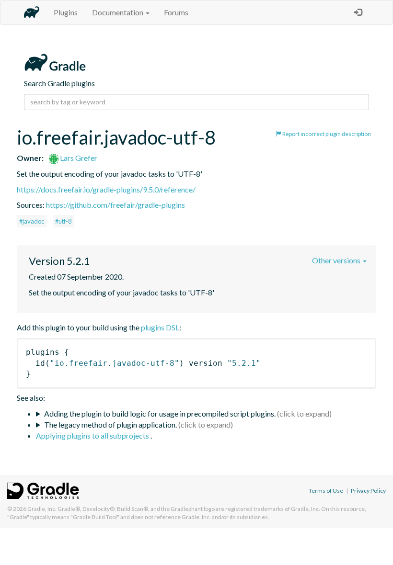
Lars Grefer (77, 157)
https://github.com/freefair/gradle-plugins (115, 204)
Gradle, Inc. (42, 508)
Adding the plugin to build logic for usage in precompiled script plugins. (160, 413)
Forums (176, 12)
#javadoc (31, 221)
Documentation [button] (118, 12)
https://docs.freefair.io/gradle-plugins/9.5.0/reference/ (106, 189)
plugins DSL (160, 327)
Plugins (66, 12)
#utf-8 (63, 221)
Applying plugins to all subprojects (93, 435)
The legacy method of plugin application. (110, 424)
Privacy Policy (368, 490)
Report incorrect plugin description (326, 133)
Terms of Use (326, 490)
